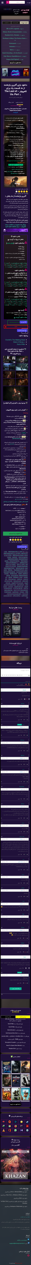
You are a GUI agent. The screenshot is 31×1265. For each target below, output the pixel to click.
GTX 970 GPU (21, 565)
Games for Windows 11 (12, 563)
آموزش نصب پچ (18, 499)
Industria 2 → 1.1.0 (14, 47)
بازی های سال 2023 (17, 588)
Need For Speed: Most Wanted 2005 (15, 1045)
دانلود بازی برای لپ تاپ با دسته (14, 594)
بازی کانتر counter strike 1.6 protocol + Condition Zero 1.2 (15, 1036)
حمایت (15, 327)
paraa (21, 727)
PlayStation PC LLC (19, 570)
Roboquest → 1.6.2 (15, 43)
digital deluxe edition (13, 559)
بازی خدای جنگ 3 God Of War (15, 1027)
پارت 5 (13, 265)
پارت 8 (19, 267)
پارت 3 (24, 265)
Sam (21, 975)
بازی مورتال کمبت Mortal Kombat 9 (15, 1030)
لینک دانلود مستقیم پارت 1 (18, 263)
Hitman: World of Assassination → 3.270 (15, 32)
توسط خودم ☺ (12, 1263)
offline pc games (20, 568)
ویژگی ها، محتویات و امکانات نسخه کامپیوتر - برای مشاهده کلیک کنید (15, 225)
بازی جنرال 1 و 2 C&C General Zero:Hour (15, 1033)
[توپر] (2, 675)
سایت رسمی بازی (19, 169)
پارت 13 (11, 304)
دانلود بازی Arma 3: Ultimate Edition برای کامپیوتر (16, 1192)
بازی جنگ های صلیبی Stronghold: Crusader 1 (15, 1042)
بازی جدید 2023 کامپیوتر (17, 583)
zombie (26, 577)
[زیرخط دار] (6, 675)
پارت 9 (14, 267)
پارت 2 (6, 263)
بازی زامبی (10, 587)
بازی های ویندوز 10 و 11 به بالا (21, 590)
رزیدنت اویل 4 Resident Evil (15, 1048)
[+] (21, 675)
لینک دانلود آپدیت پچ (20, 317)
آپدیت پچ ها (24, 23)
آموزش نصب (10, 171)
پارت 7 (25, 267)
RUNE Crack (13, 574)
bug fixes (14, 557)
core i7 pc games (23, 557)
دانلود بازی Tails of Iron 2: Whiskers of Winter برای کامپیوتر (13, 1195)
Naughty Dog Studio (22, 566)
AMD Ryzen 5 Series (18, 555)
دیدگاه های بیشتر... (15, 988)
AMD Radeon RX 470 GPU (15, 552)
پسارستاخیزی (15, 592)
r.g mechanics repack (21, 572)
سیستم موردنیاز (14, 173)
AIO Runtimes (16, 439)
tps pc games (14, 576)
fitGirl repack (24, 561)
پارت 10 (7, 267)
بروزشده (22, 592)
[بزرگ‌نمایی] (26, 358)
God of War (21, 344)
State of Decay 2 (19, 342)
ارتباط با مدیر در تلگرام (22, 1240)
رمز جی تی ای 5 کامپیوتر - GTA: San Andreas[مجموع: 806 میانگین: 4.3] (15, 1020)
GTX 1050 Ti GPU (10, 565)
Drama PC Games (14, 561)
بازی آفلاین (19, 579)
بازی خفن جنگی (20, 585)
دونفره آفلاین (25, 596)
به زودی (6, 22)
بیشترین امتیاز (23, 1017)
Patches (10, 570)
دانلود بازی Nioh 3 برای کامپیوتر (20, 1198)
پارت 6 (7, 265)
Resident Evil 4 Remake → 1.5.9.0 (15, 35)
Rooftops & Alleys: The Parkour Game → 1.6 (15, 39)
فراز (22, 916)
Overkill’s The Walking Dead (15, 340)
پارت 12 (18, 304)
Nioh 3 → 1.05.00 (15, 50)
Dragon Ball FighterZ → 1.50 (14, 59)
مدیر (22, 743)
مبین (22, 789)
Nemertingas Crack (9, 568)
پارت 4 (18, 265)
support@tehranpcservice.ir (17, 1243)
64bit (5, 552)
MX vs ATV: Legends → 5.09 (15, 29)
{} (19, 675)
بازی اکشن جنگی (11, 579)
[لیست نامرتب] (12, 675)
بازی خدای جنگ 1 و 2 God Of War (15, 1024)
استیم (13, 169)
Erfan (21, 826)
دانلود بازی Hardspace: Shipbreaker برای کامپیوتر (16, 1206)
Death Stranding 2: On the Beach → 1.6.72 (15, 53)
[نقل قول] (14, 675)
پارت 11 (24, 304)
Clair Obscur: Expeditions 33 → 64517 (15, 56)
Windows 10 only (17, 577)
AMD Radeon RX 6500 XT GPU (12, 554)
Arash (21, 706)
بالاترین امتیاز (8, 1017)
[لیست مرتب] (10, 675)
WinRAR (12, 444)
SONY (20, 574)
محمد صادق (20, 862)
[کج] (4, 675)
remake (6, 574)
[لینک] (18, 675)
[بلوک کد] (16, 675)
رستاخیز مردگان (16, 596)
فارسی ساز (15, 22)
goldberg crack (23, 563)
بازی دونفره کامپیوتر (18, 587)
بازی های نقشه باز (8, 588)
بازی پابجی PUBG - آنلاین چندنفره (15, 1039)
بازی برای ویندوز (17, 581)
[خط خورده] (8, 675)
